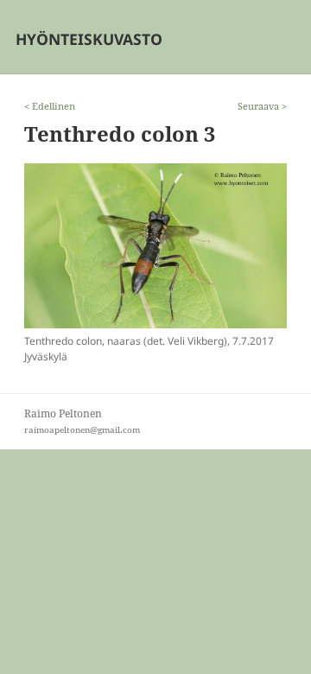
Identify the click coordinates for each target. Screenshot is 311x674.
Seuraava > (262, 105)
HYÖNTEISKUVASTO (89, 39)
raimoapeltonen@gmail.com (82, 430)
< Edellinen (49, 105)
